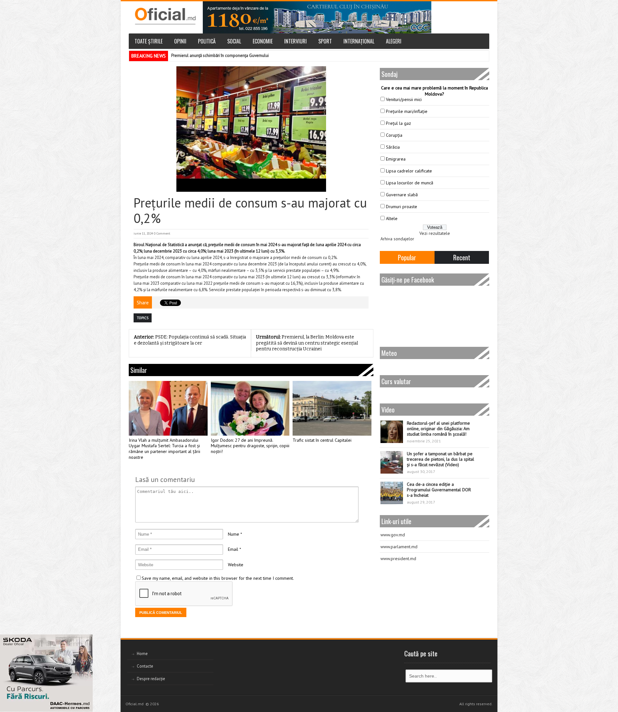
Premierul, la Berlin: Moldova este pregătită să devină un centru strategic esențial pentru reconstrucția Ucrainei (307, 343)
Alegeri (393, 41)
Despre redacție (151, 678)
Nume (233, 534)
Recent (461, 257)
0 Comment (162, 233)
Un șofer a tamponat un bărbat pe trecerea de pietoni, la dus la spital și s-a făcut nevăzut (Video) (440, 459)
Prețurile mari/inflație (406, 111)
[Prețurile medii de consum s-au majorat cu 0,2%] (251, 129)
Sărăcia (393, 147)
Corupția (394, 135)
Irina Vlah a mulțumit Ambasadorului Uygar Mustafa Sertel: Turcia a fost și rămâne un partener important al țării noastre (164, 449)
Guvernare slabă (402, 195)
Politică (207, 41)
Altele (392, 218)
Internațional (358, 41)
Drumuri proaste (401, 206)
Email (233, 549)
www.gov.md (392, 535)
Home (142, 653)
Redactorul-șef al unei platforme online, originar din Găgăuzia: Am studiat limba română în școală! (438, 428)
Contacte (145, 666)
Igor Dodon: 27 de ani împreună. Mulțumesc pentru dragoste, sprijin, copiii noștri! (250, 446)
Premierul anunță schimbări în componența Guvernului (220, 55)
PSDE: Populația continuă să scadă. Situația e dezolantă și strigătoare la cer (190, 340)
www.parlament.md (398, 547)
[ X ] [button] (85, 640)
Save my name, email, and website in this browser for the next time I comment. (218, 578)
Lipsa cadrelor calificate (409, 171)
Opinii (180, 41)
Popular (407, 257)
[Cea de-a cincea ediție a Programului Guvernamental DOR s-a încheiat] (391, 493)
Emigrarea (396, 159)
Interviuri (295, 41)
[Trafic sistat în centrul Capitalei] (332, 408)
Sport (325, 41)
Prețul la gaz (398, 123)
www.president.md (398, 558)
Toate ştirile (149, 41)
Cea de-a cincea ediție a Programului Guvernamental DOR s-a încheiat (439, 489)
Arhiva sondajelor (397, 239)
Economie (263, 41)
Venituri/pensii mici (404, 99)
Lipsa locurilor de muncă (409, 183)
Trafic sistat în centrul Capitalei (322, 440)
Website (235, 565)
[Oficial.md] (165, 16)
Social (234, 41)
